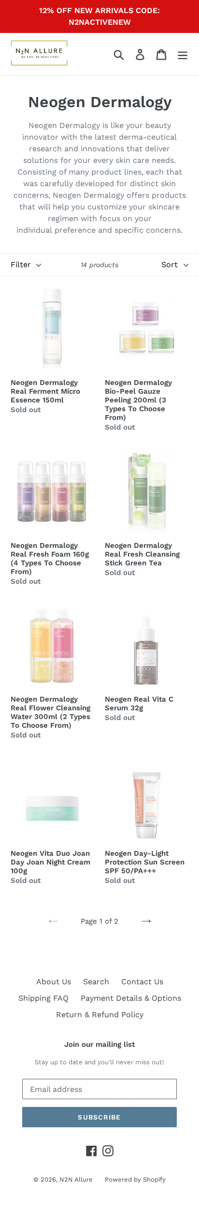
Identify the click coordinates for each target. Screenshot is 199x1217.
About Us (53, 981)
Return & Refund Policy (99, 1014)
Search (96, 981)
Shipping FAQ (43, 998)
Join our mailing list (99, 1044)
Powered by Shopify (135, 1179)
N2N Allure (76, 1179)
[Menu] (182, 54)
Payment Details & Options (131, 998)
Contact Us (142, 981)
